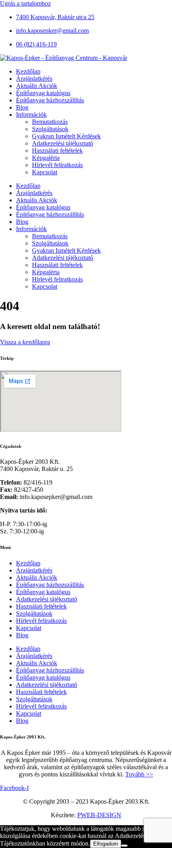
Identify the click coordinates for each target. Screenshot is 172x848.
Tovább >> (139, 774)
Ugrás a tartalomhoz (25, 3)
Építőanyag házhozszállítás (50, 100)
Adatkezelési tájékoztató (62, 143)
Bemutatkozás (50, 121)
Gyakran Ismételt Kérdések (66, 136)
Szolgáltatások (50, 129)
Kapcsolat (44, 172)
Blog (22, 107)
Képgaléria (46, 157)
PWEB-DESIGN (99, 815)
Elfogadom (105, 844)
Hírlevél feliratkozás (57, 165)
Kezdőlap (28, 71)
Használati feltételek (57, 150)
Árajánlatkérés (34, 78)
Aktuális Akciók (36, 85)
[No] (124, 845)
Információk (31, 114)
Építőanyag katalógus (43, 93)
